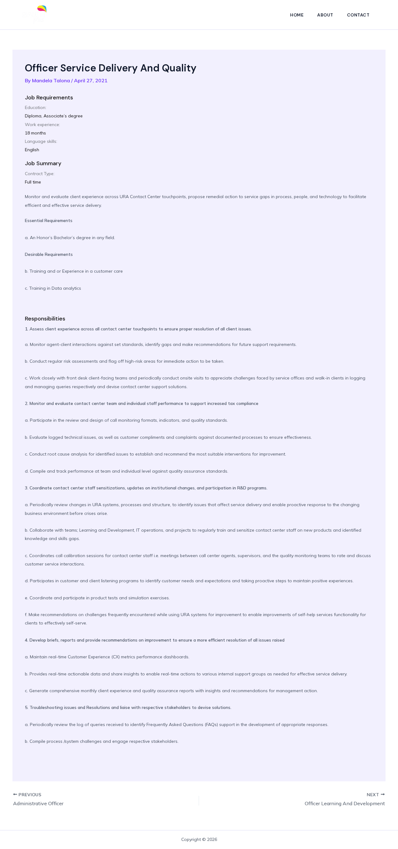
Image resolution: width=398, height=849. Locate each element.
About (325, 15)
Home (296, 15)
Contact (358, 15)
